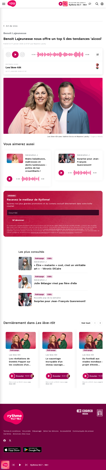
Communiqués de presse (83, 431)
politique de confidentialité (39, 232)
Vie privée (26, 431)
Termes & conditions (12, 431)
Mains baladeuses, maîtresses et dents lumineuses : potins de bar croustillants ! (35, 164)
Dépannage (37, 431)
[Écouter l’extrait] (15, 54)
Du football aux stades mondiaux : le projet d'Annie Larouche (93, 361)
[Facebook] (4, 440)
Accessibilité (65, 431)
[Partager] (97, 54)
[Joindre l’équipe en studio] (90, 4)
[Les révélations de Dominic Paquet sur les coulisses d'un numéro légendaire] (21, 340)
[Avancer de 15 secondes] (22, 54)
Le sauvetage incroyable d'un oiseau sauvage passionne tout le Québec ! (55, 361)
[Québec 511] (100, 415)
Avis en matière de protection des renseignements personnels (63, 229)
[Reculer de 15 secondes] (8, 54)
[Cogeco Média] (85, 414)
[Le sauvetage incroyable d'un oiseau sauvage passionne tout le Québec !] (57, 340)
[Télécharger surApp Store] (12, 450)
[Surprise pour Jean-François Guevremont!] (67, 158)
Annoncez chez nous (21, 434)
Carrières (7, 434)
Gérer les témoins (51, 431)
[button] (13, 465)
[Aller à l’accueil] (11, 6)
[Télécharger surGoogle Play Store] (32, 450)
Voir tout (85, 323)
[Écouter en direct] (60, 4)
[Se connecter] (102, 4)
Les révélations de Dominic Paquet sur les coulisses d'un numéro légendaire (19, 361)
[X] (10, 440)
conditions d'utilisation (66, 232)
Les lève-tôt (13, 67)
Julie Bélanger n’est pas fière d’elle (55, 283)
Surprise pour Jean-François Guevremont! (60, 301)
